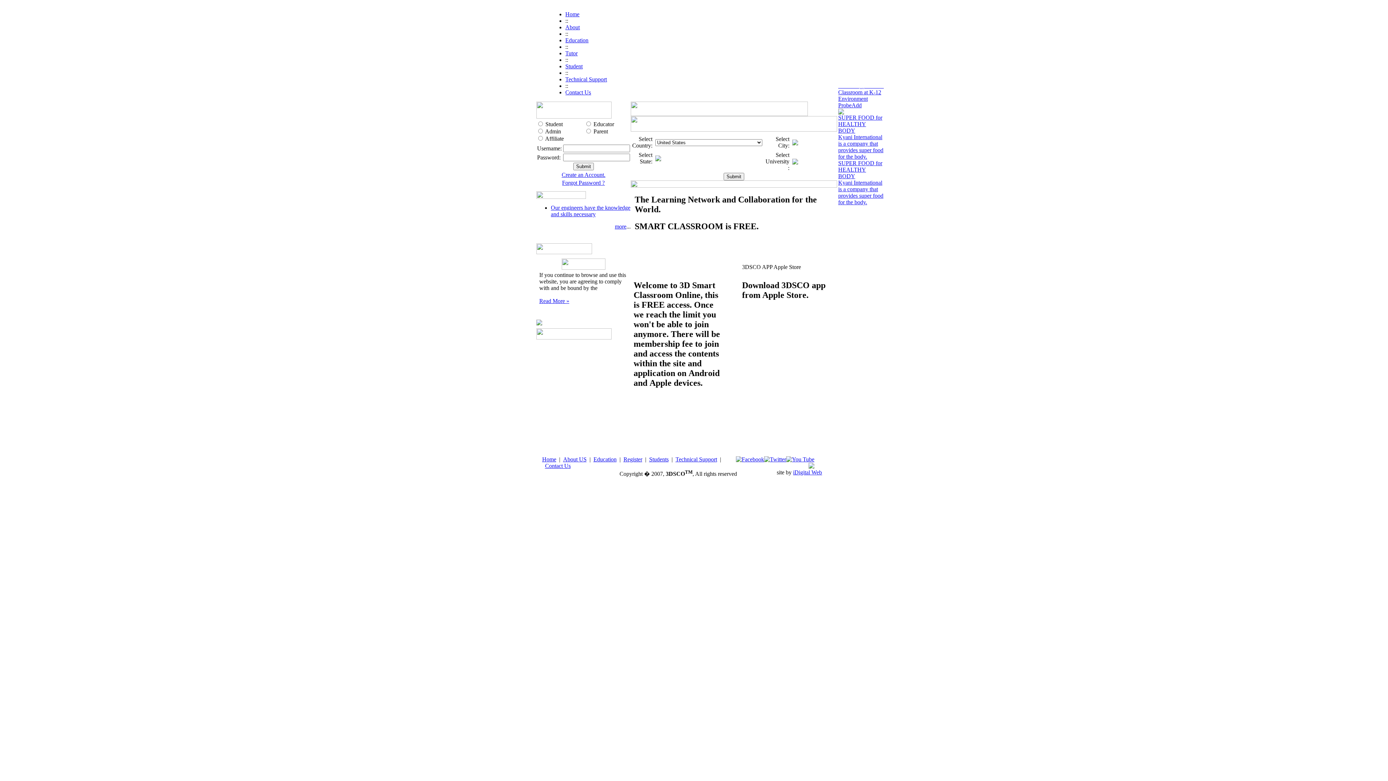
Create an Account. (583, 175)
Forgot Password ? (583, 183)
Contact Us (558, 466)
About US (575, 459)
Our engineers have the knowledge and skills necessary (590, 211)
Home (549, 459)
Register (633, 459)
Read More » (554, 301)
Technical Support (696, 459)
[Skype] (811, 467)
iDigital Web (807, 472)
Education (605, 459)
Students (659, 459)
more (620, 226)
